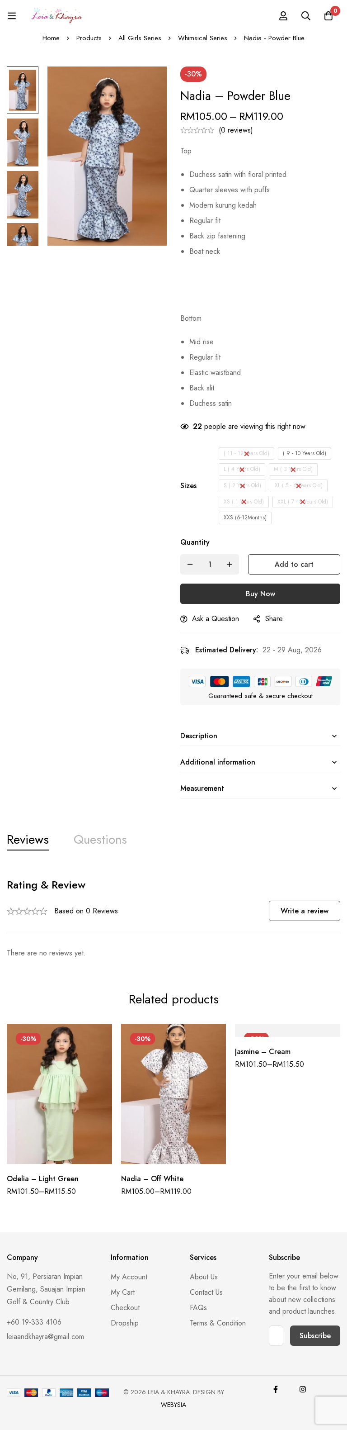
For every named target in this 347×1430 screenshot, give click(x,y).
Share (274, 618)
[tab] (28, 840)
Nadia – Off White (152, 1178)
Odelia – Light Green (43, 1178)
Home (51, 38)
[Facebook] (275, 1389)
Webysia (173, 1404)
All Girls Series (139, 38)
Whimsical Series (202, 38)
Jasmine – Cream (263, 1051)
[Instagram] (302, 1389)
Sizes (188, 485)
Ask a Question (215, 618)
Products (89, 38)
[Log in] (283, 16)
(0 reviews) (236, 130)
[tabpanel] (173, 919)
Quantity (195, 542)
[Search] (306, 16)
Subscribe (315, 1335)
